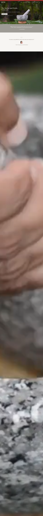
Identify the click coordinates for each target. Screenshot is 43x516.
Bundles (29, 2)
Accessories (25, 2)
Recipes (37, 2)
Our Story (33, 2)
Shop (21, 2)
